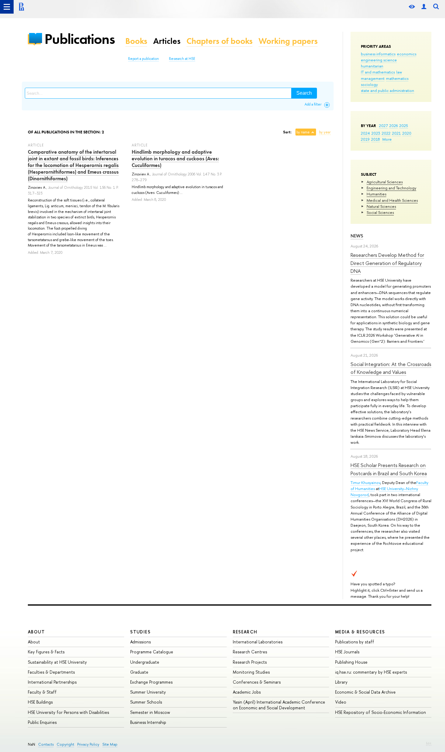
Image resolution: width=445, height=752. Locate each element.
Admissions (140, 642)
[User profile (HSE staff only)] (423, 7)
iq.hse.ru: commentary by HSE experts (371, 672)
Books (136, 41)
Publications (79, 39)
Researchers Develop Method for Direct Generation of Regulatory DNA (387, 262)
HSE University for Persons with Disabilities (68, 712)
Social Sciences (380, 212)
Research (245, 632)
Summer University (148, 692)
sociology (369, 84)
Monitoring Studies (251, 672)
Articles (166, 41)
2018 (375, 139)
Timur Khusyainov (365, 482)
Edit (428, 743)
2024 (365, 133)
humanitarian (372, 66)
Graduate (139, 672)
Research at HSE (182, 58)
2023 (375, 133)
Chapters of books (219, 41)
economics (406, 54)
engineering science (379, 60)
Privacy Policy (88, 744)
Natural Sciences (381, 206)
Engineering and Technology (391, 188)
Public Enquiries (42, 722)
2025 (403, 125)
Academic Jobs (247, 692)
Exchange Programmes (151, 682)
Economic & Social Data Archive (365, 692)
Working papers (288, 41)
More (387, 139)
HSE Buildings (40, 702)
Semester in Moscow (150, 712)
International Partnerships (52, 682)
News (357, 236)
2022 (386, 133)
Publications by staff (354, 642)
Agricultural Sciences (385, 182)
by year (325, 132)
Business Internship (148, 722)
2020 (406, 133)
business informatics (378, 54)
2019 (365, 139)
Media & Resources (360, 632)
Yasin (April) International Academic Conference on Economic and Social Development (279, 704)
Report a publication (143, 58)
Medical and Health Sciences (392, 200)
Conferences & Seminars (257, 682)
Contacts (46, 744)
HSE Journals (347, 652)
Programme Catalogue (151, 652)
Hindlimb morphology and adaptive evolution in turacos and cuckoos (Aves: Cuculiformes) (175, 158)
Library (341, 682)
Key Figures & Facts (46, 652)
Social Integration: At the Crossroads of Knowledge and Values (391, 368)
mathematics (397, 78)
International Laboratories (257, 642)
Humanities (376, 194)
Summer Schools (146, 702)
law (399, 72)
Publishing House (351, 662)
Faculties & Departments (51, 672)
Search (304, 93)
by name (303, 132)
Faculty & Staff (42, 692)
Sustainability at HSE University (57, 662)
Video (340, 702)
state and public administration (387, 90)
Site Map (109, 744)
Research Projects (250, 662)
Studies (140, 632)
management (372, 78)
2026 (393, 125)
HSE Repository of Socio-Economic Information (380, 712)
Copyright (65, 744)
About (36, 632)
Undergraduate (144, 662)
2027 (383, 125)
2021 (396, 133)
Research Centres (250, 652)
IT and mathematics (378, 72)
